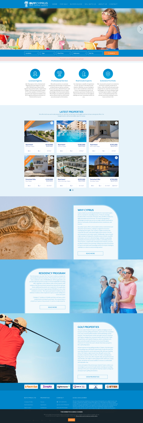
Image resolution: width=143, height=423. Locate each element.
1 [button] (70, 190)
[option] (35, 84)
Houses (42, 402)
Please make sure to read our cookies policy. (87, 416)
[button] (31, 53)
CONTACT (113, 4)
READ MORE (90, 253)
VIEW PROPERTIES (92, 377)
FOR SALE (64, 4)
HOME (54, 4)
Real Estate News (28, 404)
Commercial (43, 407)
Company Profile (28, 402)
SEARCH (112, 53)
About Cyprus (27, 407)
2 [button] (73, 190)
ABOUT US (103, 4)
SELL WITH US (90, 4)
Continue (71, 420)
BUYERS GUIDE (76, 4)
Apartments (43, 404)
